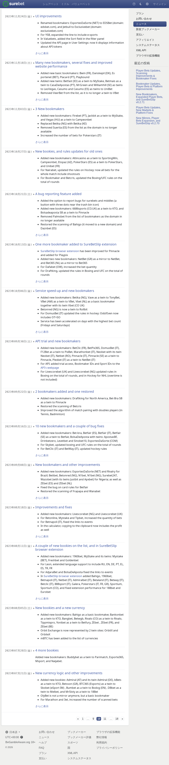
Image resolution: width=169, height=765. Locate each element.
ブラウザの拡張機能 (148, 55)
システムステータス (148, 45)
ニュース (141, 24)
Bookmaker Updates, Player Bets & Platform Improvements (149, 86)
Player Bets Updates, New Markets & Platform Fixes (148, 110)
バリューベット (81, 4)
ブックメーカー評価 (79, 737)
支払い (140, 34)
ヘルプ (43, 742)
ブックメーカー (77, 732)
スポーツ (73, 742)
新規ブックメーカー (148, 29)
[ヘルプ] (134, 4)
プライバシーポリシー (109, 747)
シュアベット (51, 4)
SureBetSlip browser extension (60, 251)
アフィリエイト (145, 39)
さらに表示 (42, 53)
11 (104, 718)
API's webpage (50, 367)
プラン (140, 13)
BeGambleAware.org (17, 742)
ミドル (65, 4)
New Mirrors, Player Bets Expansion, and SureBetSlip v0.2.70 (148, 121)
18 (116, 718)
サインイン (159, 4)
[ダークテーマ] (140, 4)
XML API (141, 50)
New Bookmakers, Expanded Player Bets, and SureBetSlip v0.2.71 (149, 98)
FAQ (41, 747)
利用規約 (101, 742)
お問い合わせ (144, 18)
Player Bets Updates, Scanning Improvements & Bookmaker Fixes (148, 74)
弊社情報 (101, 737)
